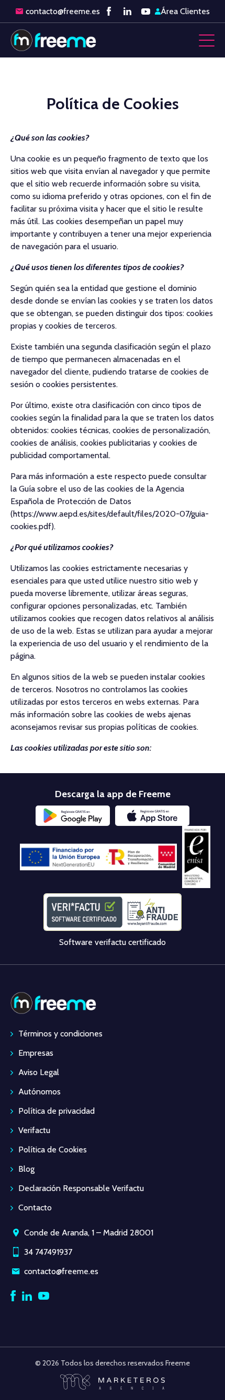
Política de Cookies (52, 1149)
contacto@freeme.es (63, 11)
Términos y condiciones (60, 1034)
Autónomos (39, 1091)
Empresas (35, 1053)
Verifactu (34, 1130)
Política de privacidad (56, 1111)
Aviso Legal (38, 1072)
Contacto (35, 1207)
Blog (26, 1169)
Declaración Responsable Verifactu (81, 1188)
